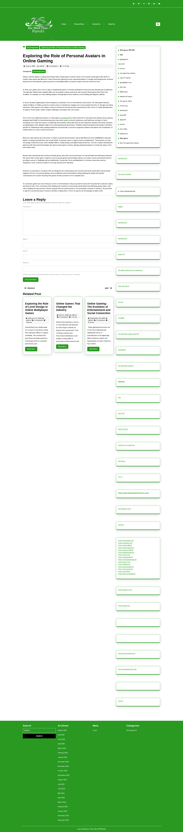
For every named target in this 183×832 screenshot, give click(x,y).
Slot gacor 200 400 (127, 50)
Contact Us (96, 24)
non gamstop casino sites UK (128, 334)
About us (112, 24)
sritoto (122, 69)
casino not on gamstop (126, 445)
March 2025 (62, 802)
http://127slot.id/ (124, 555)
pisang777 (121, 254)
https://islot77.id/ (124, 562)
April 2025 (61, 798)
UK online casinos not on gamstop (130, 270)
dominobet (124, 110)
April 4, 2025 (63, 315)
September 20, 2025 (97, 318)
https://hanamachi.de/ (127, 191)
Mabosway (124, 92)
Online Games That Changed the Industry (68, 306)
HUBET (120, 207)
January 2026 (62, 757)
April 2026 (61, 744)
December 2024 (63, 816)
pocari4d (123, 115)
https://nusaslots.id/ (125, 543)
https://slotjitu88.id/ (125, 545)
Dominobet (122, 350)
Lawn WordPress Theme (85, 829)
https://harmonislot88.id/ (127, 574)
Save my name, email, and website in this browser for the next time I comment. (52, 274)
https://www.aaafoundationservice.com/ (133, 493)
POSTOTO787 (123, 429)
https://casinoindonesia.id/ (127, 560)
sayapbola (64, 118)
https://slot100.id (124, 571)
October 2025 (62, 771)
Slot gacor (124, 138)
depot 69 (121, 413)
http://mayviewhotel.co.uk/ (127, 669)
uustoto (121, 525)
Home (64, 24)
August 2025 (62, 780)
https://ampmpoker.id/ (126, 567)
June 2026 (61, 739)
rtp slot (120, 302)
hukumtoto (124, 134)
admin (42, 66)
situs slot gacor (123, 286)
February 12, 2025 (34, 318)
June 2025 (61, 789)
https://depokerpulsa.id (126, 552)
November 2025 (63, 766)
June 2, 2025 (30, 66)
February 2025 (63, 807)
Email (25, 251)
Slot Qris (123, 87)
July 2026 (61, 735)
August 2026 (62, 730)
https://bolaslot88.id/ (125, 557)
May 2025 (61, 793)
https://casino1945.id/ (125, 550)
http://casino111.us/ (125, 590)
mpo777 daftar (125, 78)
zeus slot (121, 64)
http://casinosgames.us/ (126, 653)
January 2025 (62, 811)
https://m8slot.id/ (124, 564)
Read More (32, 349)
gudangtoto (124, 59)
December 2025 (63, 762)
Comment (27, 207)
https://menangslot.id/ (126, 541)
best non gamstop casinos (129, 143)
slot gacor (121, 461)
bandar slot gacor (126, 96)
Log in (95, 730)
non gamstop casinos (127, 73)
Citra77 (120, 701)
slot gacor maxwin (124, 174)
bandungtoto (122, 158)
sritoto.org (124, 106)
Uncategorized (32, 47)
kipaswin (121, 382)
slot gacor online (126, 101)
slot (121, 55)
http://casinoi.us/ (124, 606)
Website (26, 263)
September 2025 (63, 775)
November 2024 (63, 820)
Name (25, 239)
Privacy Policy (79, 24)
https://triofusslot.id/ (125, 569)
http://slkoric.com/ (124, 509)
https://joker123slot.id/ (126, 548)
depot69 (123, 120)
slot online (123, 129)
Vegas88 (121, 318)
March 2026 (62, 748)
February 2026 (63, 753)
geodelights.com (126, 82)
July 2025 (61, 784)
